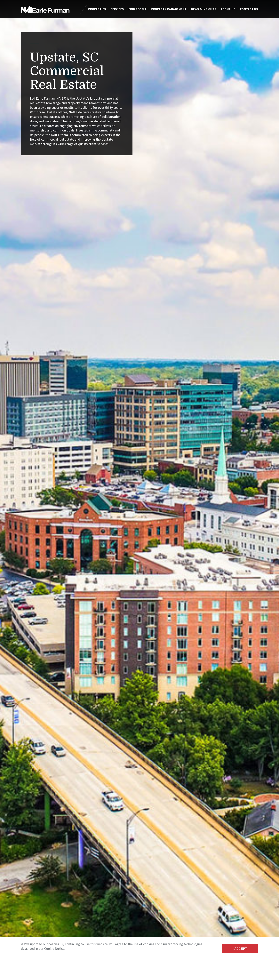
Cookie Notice (54, 948)
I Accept (240, 948)
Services (117, 9)
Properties (97, 9)
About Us (228, 9)
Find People (137, 9)
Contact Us (249, 9)
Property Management (169, 9)
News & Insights (203, 9)
